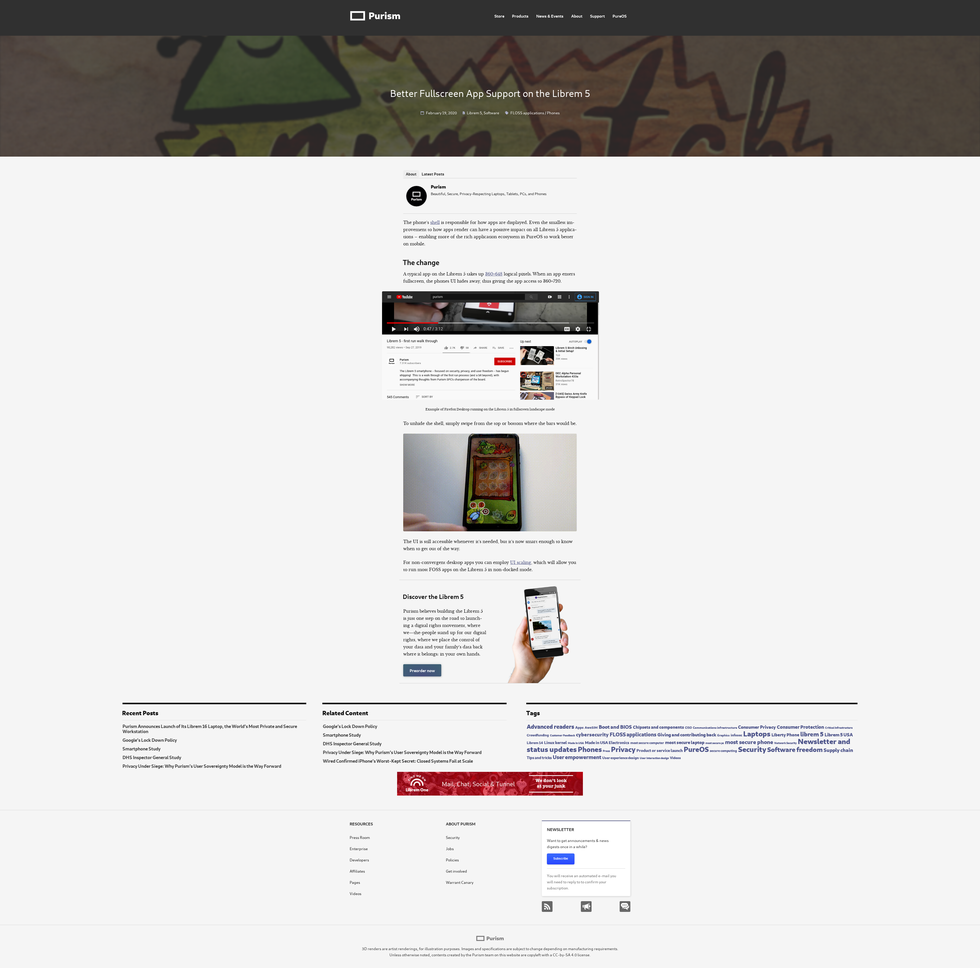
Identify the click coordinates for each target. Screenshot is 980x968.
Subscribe (560, 858)
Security (752, 748)
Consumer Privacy (757, 726)
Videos (675, 757)
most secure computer (647, 742)
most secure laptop (684, 741)
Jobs (450, 848)
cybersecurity (592, 734)
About (576, 16)
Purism (438, 186)
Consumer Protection (800, 726)
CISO (688, 727)
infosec (736, 734)
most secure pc (714, 743)
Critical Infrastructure (839, 727)
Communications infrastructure (715, 727)
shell (435, 222)
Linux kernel (555, 742)
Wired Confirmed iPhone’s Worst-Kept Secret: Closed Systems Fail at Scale (398, 760)
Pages (355, 882)
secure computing (723, 750)
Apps (579, 727)
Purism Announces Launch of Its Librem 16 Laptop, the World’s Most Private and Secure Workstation (209, 728)
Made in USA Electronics (607, 742)
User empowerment (577, 756)
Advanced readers (550, 726)
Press (606, 751)
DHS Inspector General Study (151, 757)
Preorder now (422, 670)
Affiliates (357, 871)
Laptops (756, 732)
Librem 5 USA (839, 734)
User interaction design (654, 758)
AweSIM (591, 727)
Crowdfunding (538, 734)
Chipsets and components (658, 727)
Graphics (723, 735)
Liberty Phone (785, 734)
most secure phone (749, 741)
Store (499, 16)
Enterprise (359, 848)
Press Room (360, 837)
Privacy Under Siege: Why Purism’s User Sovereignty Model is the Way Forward (201, 765)
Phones (553, 112)
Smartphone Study (141, 748)
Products (520, 16)
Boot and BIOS (615, 726)
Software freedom (795, 749)
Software (491, 112)
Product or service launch (659, 750)
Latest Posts (433, 174)
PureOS (619, 16)
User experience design (620, 757)
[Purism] (416, 205)
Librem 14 (535, 742)
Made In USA (576, 743)
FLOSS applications (527, 112)
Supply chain (838, 749)
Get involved (456, 871)
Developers (359, 859)
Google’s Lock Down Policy (149, 739)
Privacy (623, 748)
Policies (452, 859)
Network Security (785, 742)
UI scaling (520, 562)
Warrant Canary (459, 882)
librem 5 (812, 733)
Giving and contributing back (686, 734)
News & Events (550, 16)
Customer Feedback (562, 735)
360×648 (494, 273)
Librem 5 (474, 112)
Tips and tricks (539, 757)
